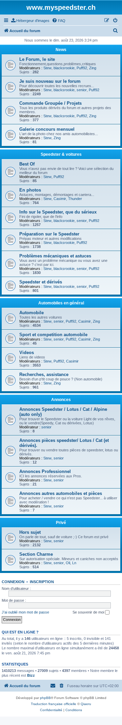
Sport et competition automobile (53, 334)
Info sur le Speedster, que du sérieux (58, 212)
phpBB (45, 698)
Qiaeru (86, 704)
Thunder (75, 199)
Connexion (13, 582)
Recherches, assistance (43, 374)
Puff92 (82, 68)
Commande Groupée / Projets (50, 103)
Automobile (31, 312)
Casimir (60, 199)
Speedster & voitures (61, 154)
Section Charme (36, 554)
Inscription (42, 582)
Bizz (31, 675)
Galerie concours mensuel (47, 129)
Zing (92, 68)
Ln (74, 563)
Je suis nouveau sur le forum (50, 81)
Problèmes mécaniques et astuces (55, 255)
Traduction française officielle (53, 704)
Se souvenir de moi (89, 612)
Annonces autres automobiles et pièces (60, 493)
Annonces (61, 399)
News (61, 49)
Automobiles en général (61, 303)
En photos (30, 190)
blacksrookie (64, 68)
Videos (26, 352)
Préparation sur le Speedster (49, 233)
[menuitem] (30, 21)
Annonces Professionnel (45, 471)
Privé (61, 522)
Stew (47, 68)
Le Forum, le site (37, 59)
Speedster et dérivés (40, 281)
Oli (68, 563)
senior (82, 90)
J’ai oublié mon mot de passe (25, 612)
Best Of (27, 164)
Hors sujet (30, 532)
